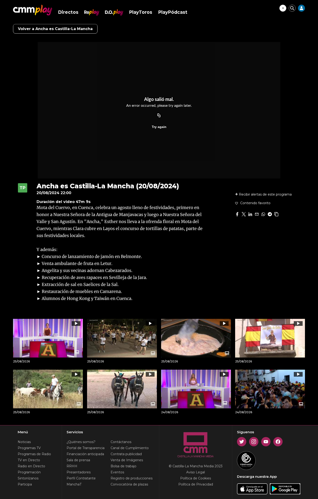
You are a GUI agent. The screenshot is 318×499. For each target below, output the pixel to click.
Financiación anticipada (85, 454)
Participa (25, 484)
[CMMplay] (32, 10)
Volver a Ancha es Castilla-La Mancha (55, 29)
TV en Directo (29, 460)
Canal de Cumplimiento (130, 448)
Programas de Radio (34, 454)
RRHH (72, 466)
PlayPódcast (172, 12)
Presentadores (79, 472)
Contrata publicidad (126, 454)
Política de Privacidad (195, 484)
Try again (159, 127)
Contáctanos (121, 442)
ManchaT (74, 484)
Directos (68, 12)
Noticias (24, 442)
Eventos (117, 472)
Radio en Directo (31, 466)
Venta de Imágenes (127, 460)
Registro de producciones (131, 478)
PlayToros (140, 12)
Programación (29, 472)
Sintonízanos (28, 478)
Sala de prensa (78, 460)
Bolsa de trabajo (123, 466)
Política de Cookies (195, 478)
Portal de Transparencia (86, 448)
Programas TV (29, 448)
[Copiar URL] (159, 115)
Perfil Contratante (81, 478)
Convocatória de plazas (129, 484)
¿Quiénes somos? (81, 442)
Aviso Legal (195, 472)
